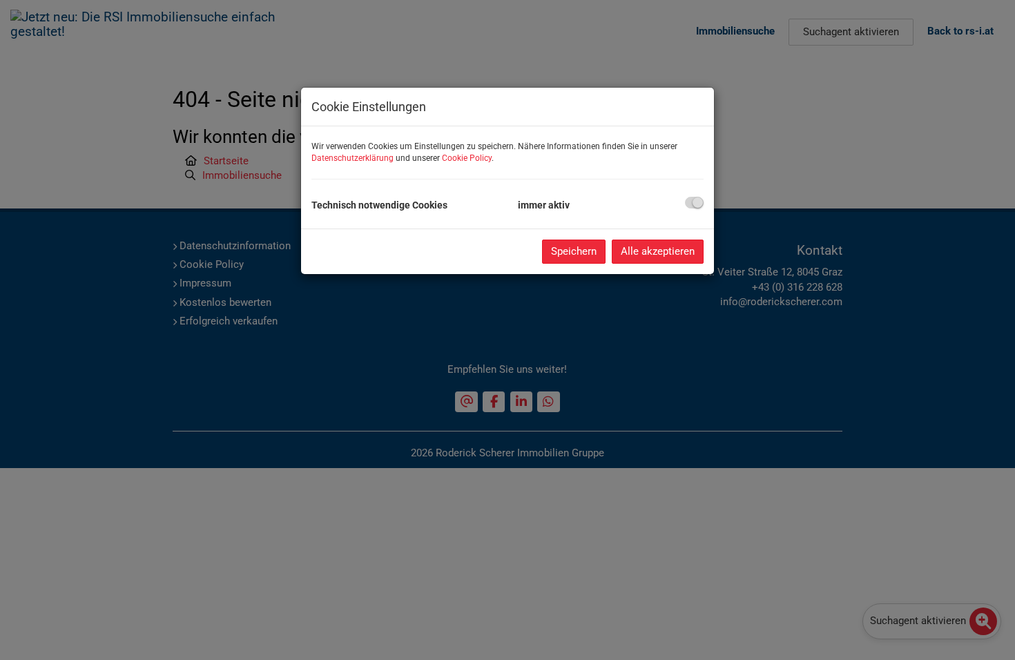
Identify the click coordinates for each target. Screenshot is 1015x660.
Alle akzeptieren (658, 251)
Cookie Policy (467, 158)
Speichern (574, 251)
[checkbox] (694, 202)
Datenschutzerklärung (352, 158)
